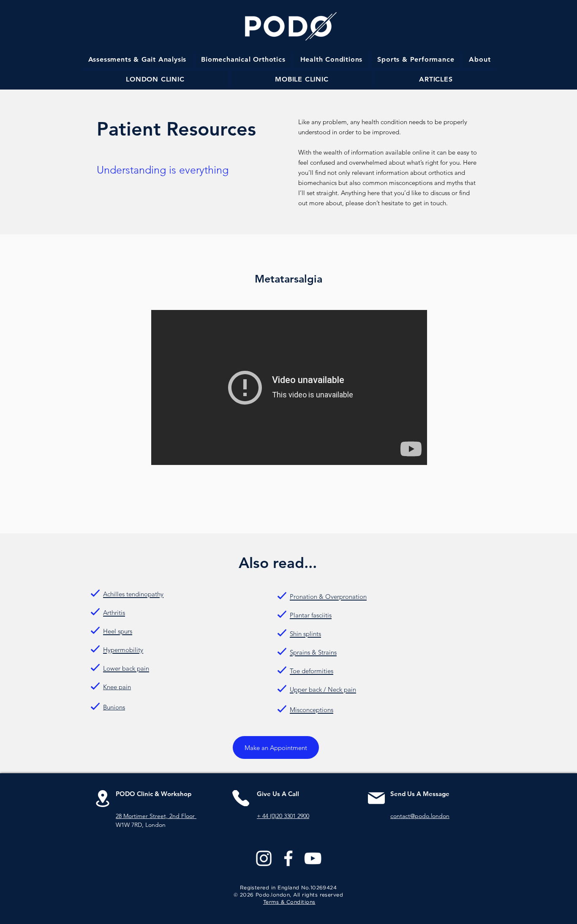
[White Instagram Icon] (263, 858)
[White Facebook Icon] (288, 858)
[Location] (102, 798)
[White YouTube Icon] (312, 858)
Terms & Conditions (289, 902)
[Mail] (376, 798)
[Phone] (241, 798)
